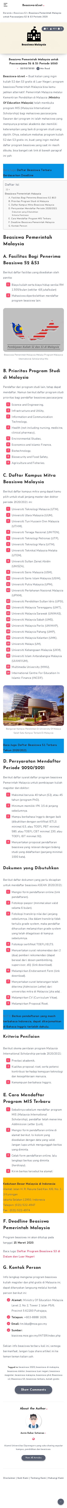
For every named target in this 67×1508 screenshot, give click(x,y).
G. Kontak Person (18, 225)
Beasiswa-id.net (32, 5)
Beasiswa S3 (18, 1379)
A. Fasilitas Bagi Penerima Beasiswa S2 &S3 (32, 197)
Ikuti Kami (22, 1478)
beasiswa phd (43, 1375)
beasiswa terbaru (35, 1379)
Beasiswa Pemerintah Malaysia (23, 193)
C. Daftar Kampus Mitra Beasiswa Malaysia (31, 204)
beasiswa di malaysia (47, 1367)
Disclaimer (9, 1478)
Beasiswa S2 (20, 13)
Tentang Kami (38, 1478)
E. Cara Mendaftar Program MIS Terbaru (30, 218)
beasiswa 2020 (27, 1367)
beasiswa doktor (16, 1371)
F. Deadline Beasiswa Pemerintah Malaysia (31, 222)
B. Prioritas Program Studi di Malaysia (29, 201)
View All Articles (33, 1458)
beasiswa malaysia (25, 1375)
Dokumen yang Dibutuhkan (25, 212)
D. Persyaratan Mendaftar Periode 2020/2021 (33, 208)
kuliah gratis (52, 1379)
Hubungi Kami (56, 1478)
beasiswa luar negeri (37, 1371)
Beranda (7, 13)
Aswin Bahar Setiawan (32, 1433)
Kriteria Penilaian (20, 215)
